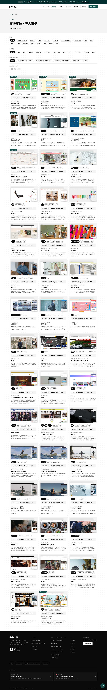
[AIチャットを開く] (102, 685)
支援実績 (54, 6)
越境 (93, 52)
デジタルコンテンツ (66, 40)
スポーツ (56, 40)
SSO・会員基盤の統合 (56, 646)
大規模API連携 (54, 658)
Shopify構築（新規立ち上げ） (43, 60)
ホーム (11, 14)
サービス (45, 6)
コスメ (39, 40)
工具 (12, 43)
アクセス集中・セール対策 (57, 652)
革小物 (50, 43)
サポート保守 (56, 52)
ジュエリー (47, 40)
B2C (24, 52)
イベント (61, 6)
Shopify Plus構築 (36, 640)
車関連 (38, 43)
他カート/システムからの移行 (39, 643)
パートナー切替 (67, 52)
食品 (57, 43)
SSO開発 (38, 52)
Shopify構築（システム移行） (25, 60)
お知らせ (68, 6)
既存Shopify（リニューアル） (80, 60)
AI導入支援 (34, 649)
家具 (86, 40)
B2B (19, 52)
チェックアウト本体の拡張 (57, 640)
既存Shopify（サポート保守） (62, 60)
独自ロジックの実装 (55, 655)
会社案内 (76, 6)
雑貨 (45, 43)
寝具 (91, 40)
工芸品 (18, 43)
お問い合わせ (93, 6)
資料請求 (84, 6)
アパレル (32, 40)
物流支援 (86, 52)
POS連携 (31, 52)
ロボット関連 (78, 40)
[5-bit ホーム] (13, 7)
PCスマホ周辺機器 (22, 40)
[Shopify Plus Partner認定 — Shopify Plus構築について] (15, 649)
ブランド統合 (77, 52)
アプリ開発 (47, 52)
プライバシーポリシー (92, 688)
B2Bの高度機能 (54, 643)
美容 (32, 43)
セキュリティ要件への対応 (57, 649)
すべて (12, 40)
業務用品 (25, 43)
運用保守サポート (36, 646)
